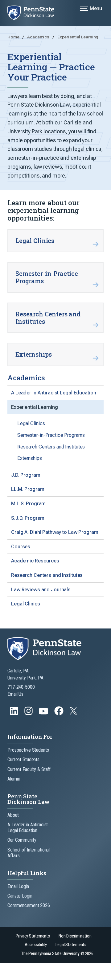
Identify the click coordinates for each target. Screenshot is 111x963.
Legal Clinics (31, 423)
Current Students (23, 759)
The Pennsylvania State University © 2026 (57, 953)
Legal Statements (71, 944)
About (12, 815)
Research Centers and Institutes (51, 447)
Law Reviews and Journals (41, 590)
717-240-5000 (21, 687)
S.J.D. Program (27, 518)
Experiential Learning (77, 36)
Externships (29, 458)
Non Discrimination (75, 936)
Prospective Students (28, 750)
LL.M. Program (27, 489)
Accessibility (36, 944)
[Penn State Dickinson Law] (34, 13)
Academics (38, 36)
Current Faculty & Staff (29, 769)
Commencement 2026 (28, 905)
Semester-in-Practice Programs (51, 435)
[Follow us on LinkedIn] (14, 714)
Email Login (18, 886)
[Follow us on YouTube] (44, 714)
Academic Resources (35, 561)
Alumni (13, 779)
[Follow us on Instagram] (29, 714)
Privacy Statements (33, 936)
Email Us (15, 694)
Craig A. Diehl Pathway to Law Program (55, 532)
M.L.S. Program (28, 504)
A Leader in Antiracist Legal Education (53, 393)
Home (13, 36)
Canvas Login (19, 896)
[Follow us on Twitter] (74, 713)
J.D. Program (25, 475)
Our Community (21, 840)
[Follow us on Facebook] (59, 714)
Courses (20, 547)
